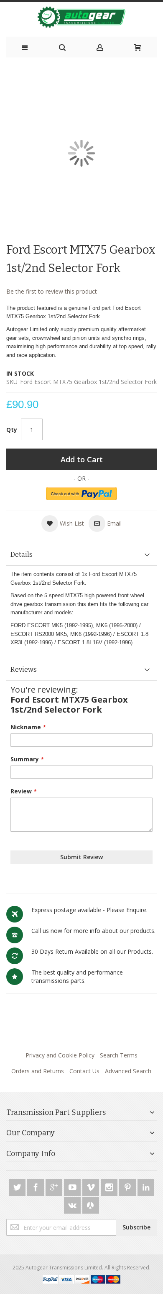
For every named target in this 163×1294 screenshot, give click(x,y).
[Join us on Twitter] (18, 1186)
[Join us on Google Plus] (55, 1186)
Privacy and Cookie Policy (59, 1055)
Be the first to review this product (51, 291)
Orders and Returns (37, 1071)
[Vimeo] (91, 1186)
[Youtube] (73, 1186)
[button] (62, 523)
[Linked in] (146, 1186)
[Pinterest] (128, 1186)
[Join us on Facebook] (36, 1186)
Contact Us (84, 1071)
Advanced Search (128, 1071)
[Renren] (90, 1204)
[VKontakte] (73, 1204)
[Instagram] (110, 1186)
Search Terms (119, 1055)
